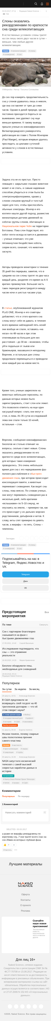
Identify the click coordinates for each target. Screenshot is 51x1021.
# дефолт (29, 718)
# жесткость (17, 745)
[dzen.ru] (28, 1006)
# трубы (19, 752)
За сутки (7, 689)
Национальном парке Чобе (17, 226)
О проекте (25, 905)
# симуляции (8, 752)
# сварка (24, 749)
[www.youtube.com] (22, 1006)
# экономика (27, 722)
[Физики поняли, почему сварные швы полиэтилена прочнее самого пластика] (44, 737)
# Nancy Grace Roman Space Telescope (19, 779)
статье (8, 308)
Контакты (25, 900)
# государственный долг (13, 718)
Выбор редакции (10, 725)
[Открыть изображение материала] (25, 72)
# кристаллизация (10, 749)
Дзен (25, 581)
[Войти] (47, 4)
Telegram (25, 574)
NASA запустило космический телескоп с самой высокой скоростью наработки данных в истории (19, 766)
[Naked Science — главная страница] (15, 4)
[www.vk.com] (16, 1006)
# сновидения (8, 54)
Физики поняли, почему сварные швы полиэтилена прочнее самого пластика (20, 737)
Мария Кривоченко (27, 660)
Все (47, 612)
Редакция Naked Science (29, 11)
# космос (15, 783)
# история (7, 722)
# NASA (6, 783)
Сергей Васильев (26, 643)
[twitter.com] (10, 1006)
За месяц (34, 689)
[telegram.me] (34, 1006)
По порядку (23, 796)
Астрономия (8, 776)
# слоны (32, 51)
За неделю (20, 689)
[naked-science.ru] (41, 1006)
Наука (5, 51)
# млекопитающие (18, 51)
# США (17, 722)
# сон (19, 54)
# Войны (27, 715)
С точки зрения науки (12, 715)
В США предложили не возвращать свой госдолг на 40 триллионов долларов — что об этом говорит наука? (20, 705)
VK (25, 588)
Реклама (25, 911)
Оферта (25, 894)
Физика (6, 745)
